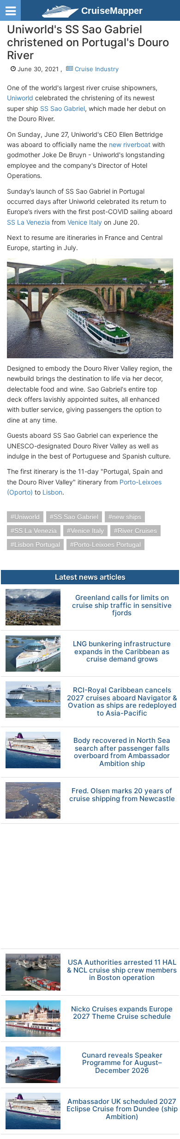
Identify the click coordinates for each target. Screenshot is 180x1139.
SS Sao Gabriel (62, 108)
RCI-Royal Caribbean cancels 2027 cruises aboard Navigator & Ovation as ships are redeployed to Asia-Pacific (122, 701)
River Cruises (137, 530)
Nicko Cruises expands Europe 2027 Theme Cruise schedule (122, 1013)
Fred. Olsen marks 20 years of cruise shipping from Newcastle (122, 794)
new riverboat (129, 144)
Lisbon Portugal (37, 544)
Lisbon (52, 492)
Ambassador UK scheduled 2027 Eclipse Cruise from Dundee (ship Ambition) (122, 1109)
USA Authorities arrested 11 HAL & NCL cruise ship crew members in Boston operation (122, 970)
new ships (126, 517)
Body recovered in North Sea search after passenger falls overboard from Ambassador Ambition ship (121, 752)
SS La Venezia (28, 222)
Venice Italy (84, 222)
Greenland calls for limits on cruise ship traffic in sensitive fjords (122, 605)
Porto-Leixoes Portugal (107, 544)
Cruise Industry (96, 69)
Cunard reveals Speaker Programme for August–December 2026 (122, 1063)
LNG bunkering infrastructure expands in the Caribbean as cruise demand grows (122, 651)
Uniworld (20, 98)
